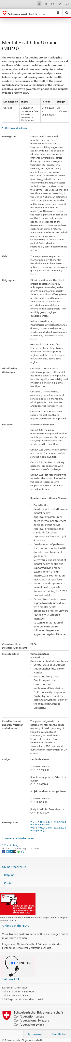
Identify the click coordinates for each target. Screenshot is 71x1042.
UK (67, 3)
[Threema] (15, 851)
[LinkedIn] (11, 851)
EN (60, 3)
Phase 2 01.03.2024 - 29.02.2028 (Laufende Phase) (48, 823)
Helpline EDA (11, 979)
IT (46, 3)
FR (52, 3)
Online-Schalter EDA (14, 866)
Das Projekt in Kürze (16, 127)
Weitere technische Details (19, 838)
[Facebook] (4, 851)
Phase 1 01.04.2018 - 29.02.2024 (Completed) (48, 828)
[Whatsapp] (19, 851)
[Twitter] (7, 851)
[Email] (22, 851)
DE (39, 3)
